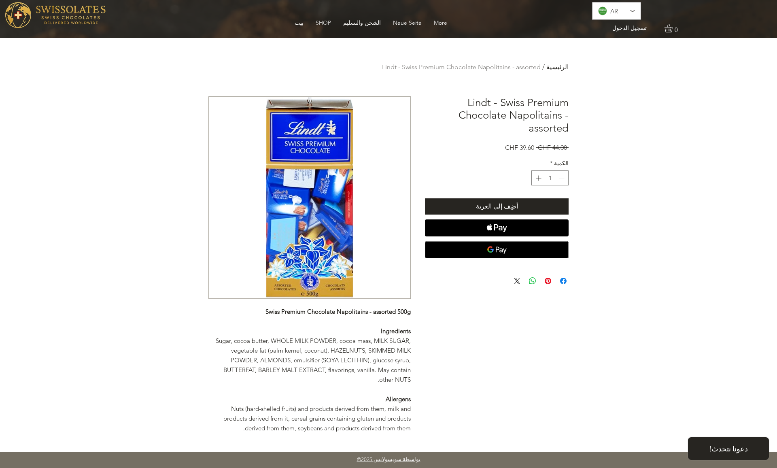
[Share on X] (517, 281)
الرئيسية (557, 67)
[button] (673, 28)
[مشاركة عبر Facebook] (563, 281)
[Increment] (538, 178)
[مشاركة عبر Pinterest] (548, 281)
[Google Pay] (497, 249)
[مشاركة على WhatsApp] (532, 281)
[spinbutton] (550, 178)
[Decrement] (562, 178)
